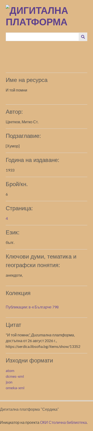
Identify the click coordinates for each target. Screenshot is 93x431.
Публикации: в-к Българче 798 (32, 307)
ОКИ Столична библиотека (63, 422)
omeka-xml (15, 387)
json (9, 382)
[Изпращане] (83, 36)
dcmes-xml (15, 376)
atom (10, 370)
